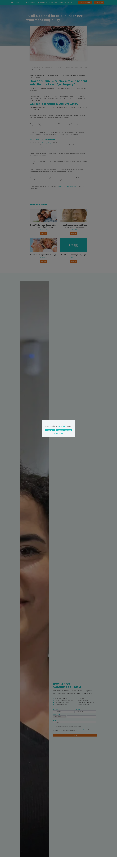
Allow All (50, 430)
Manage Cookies (58, 433)
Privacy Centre (62, 426)
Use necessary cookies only (64, 430)
